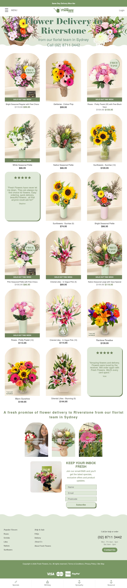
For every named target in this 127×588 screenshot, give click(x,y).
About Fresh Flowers (43, 546)
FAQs (37, 534)
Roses (6, 534)
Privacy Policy (90, 563)
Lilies (6, 542)
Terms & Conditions (76, 563)
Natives (7, 546)
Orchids (7, 538)
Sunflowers (8, 550)
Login (122, 10)
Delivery (38, 538)
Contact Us (109, 550)
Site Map (100, 563)
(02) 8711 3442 (67, 44)
